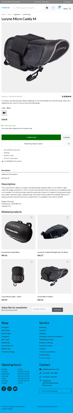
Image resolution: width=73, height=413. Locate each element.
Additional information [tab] (10, 174)
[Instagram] (9, 388)
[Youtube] (15, 388)
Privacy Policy (44, 355)
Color (4, 108)
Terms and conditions (47, 352)
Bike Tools (5, 340)
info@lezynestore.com (50, 369)
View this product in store (33, 144)
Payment (42, 330)
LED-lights (5, 327)
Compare (66, 137)
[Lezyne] (66, 97)
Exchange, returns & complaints (51, 336)
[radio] (4, 113)
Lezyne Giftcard (7, 346)
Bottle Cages (6, 333)
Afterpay (68, 2)
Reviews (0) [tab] (5, 178)
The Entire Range (8, 352)
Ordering (42, 327)
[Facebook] (4, 388)
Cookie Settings (45, 358)
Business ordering (46, 343)
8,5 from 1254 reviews (43, 2)
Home (3, 14)
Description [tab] (6, 170)
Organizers (16, 14)
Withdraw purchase (46, 340)
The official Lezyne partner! (12, 2)
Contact (42, 349)
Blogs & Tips (6, 349)
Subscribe (57, 310)
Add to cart (32, 137)
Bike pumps (6, 330)
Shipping (42, 333)
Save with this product (13, 161)
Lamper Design (7, 409)
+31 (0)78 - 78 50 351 (49, 377)
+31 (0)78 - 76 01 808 (49, 373)
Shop (9, 14)
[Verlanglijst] (47, 7)
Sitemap (11, 406)
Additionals (6, 343)
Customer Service (45, 346)
